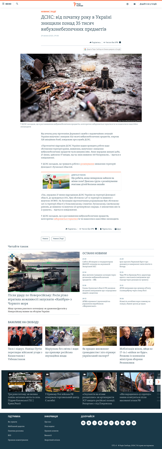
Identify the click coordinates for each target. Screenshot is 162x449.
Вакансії (48, 436)
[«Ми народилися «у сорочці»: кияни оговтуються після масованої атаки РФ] (137, 382)
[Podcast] (128, 423)
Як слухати (12, 422)
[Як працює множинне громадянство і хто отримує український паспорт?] (99, 336)
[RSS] (122, 423)
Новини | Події (48, 12)
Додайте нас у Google (148, 4)
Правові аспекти (51, 431)
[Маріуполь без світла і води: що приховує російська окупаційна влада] (62, 336)
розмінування (87, 164)
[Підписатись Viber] (111, 423)
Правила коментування (18, 440)
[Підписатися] (134, 423)
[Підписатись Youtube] (100, 423)
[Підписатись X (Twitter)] (94, 423)
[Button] (95, 42)
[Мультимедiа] (134, 4)
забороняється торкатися (66, 219)
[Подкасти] (127, 4)
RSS (9, 436)
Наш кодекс (49, 426)
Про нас (47, 422)
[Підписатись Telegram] (117, 423)
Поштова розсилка (16, 431)
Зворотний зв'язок (52, 440)
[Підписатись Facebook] (83, 423)
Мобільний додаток (16, 426)
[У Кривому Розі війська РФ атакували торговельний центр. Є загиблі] (62, 382)
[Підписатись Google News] (89, 423)
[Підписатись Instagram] (106, 423)
